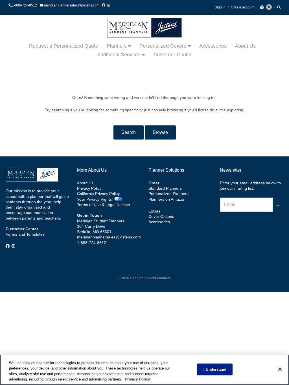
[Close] (280, 369)
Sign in (220, 7)
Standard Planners (165, 188)
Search (128, 132)
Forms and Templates (25, 234)
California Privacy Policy (98, 193)
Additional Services (119, 54)
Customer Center (172, 54)
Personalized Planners (168, 193)
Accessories (213, 46)
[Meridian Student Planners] (144, 27)
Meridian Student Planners (150, 278)
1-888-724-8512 (24, 5)
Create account (242, 7)
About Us (245, 46)
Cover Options (161, 216)
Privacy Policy (89, 188)
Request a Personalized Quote (63, 46)
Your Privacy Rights (94, 199)
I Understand (214, 369)
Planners (117, 46)
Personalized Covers (163, 46)
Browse (160, 132)
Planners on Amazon (166, 199)
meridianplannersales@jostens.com (71, 5)
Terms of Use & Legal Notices (103, 204)
